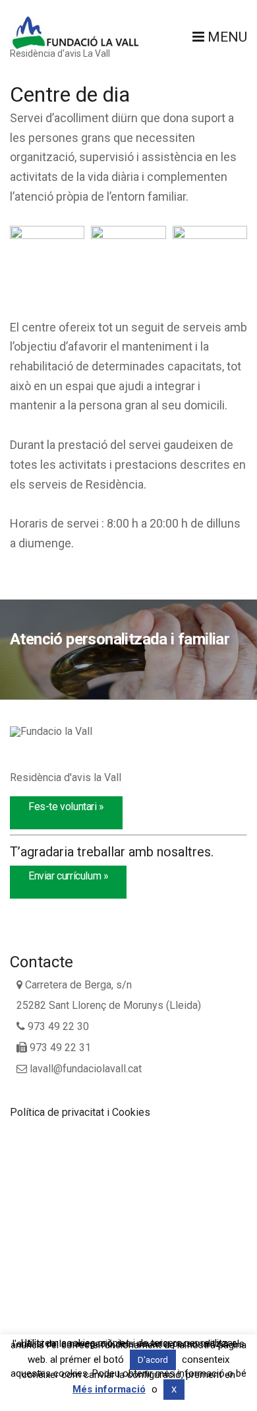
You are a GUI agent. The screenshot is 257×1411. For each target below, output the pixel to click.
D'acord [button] (153, 1360)
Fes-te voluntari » (66, 806)
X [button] (174, 1389)
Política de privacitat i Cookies (80, 1112)
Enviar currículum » (68, 876)
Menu (225, 37)
